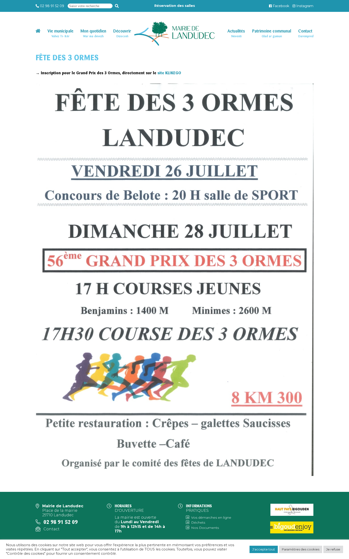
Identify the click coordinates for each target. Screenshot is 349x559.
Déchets (198, 522)
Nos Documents (205, 528)
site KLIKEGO (169, 72)
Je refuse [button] (333, 549)
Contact (51, 529)
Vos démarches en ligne (211, 517)
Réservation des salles (174, 6)
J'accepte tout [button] (263, 549)
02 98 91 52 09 (52, 6)
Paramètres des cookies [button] (300, 549)
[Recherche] (117, 6)
